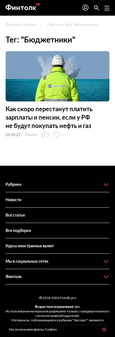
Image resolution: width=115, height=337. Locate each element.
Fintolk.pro (68, 298)
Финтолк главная (21, 24)
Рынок (31, 134)
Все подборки (18, 230)
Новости (13, 199)
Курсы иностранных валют (30, 245)
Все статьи (15, 215)
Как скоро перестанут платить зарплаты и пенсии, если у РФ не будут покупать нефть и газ (49, 117)
